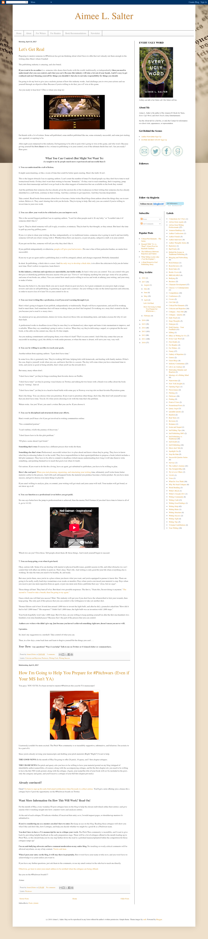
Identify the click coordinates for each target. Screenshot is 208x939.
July (145, 288)
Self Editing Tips (175, 430)
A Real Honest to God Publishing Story (149, 263)
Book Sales (173, 269)
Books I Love (174, 272)
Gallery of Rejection (176, 354)
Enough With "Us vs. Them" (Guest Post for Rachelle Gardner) (149, 246)
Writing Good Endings (177, 503)
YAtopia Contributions (177, 525)
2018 (144, 278)
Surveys (172, 462)
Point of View (174, 402)
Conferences (173, 296)
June (146, 292)
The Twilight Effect (176, 469)
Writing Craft (53, 658)
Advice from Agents (176, 222)
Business (172, 281)
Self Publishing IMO (176, 433)
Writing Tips (173, 522)
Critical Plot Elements (176, 305)
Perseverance (173, 390)
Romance (172, 424)
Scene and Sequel (175, 427)
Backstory (172, 246)
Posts (145, 219)
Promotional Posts (175, 405)
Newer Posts (24, 898)
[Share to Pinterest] (71, 654)
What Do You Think (176, 481)
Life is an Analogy (175, 366)
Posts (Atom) (33, 903)
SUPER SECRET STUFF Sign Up (154, 139)
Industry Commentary (177, 363)
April (146, 300)
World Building (174, 487)
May (146, 296)
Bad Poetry (173, 249)
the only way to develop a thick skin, (75, 263)
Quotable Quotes (175, 411)
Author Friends (174, 236)
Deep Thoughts (174, 321)
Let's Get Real (31, 49)
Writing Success (64, 658)
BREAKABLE (174, 275)
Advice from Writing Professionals (176, 226)
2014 (144, 327)
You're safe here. (60, 849)
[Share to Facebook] (68, 654)
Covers (171, 299)
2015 (144, 324)
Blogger (159, 919)
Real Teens (173, 417)
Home (18, 33)
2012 (144, 335)
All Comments (148, 223)
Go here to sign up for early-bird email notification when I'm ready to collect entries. (59, 788)
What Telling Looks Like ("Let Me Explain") (150, 258)
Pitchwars (45, 658)
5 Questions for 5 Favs (177, 219)
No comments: (51, 887)
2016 (144, 320)
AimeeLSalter (32, 654)
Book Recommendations (75, 33)
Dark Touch (173, 317)
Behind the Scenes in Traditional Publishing (177, 253)
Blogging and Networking (178, 257)
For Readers (55, 33)
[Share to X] (65, 654)
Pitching (172, 393)
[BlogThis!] (63, 654)
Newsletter (95, 33)
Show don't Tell (174, 448)
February (147, 315)
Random (172, 414)
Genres (171, 357)
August (147, 285)
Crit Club (172, 302)
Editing (171, 332)
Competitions (173, 293)
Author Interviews (175, 239)
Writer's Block (174, 490)
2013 (144, 331)
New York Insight (175, 383)
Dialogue (172, 324)
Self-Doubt (173, 441)
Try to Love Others (176, 472)
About (28, 33)
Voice (171, 478)
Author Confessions (176, 233)
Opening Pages (174, 386)
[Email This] (60, 654)
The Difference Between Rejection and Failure (150, 252)
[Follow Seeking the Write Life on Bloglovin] (175, 205)
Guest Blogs (173, 360)
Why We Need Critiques (177, 484)
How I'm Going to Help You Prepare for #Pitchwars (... (152, 308)
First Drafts (173, 342)
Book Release (174, 262)
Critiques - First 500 (176, 311)
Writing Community (176, 497)
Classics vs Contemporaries (179, 287)
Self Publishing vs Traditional (175, 437)
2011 (144, 339)
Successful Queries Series (178, 457)
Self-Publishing (174, 445)
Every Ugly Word (175, 338)
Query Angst (173, 408)
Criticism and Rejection (33, 658)
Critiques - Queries (176, 314)
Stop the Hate (174, 454)
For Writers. (173, 348)
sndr (144, 919)
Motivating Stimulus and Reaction (178, 371)
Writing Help (173, 506)
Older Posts (125, 898)
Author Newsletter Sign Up (151, 136)
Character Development (177, 284)
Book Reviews (174, 266)
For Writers (41, 33)
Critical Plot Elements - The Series (151, 239)
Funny (171, 351)
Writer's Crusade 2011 (177, 493)
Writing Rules (174, 509)
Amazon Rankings (175, 230)
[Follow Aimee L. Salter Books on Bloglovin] (152, 205)
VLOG (171, 475)
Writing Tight (173, 518)
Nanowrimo (173, 380)
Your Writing (173, 528)
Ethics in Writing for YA (178, 335)
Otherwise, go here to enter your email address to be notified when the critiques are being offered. (59, 868)
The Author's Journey (177, 466)
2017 (144, 281)
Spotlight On (173, 451)
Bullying (172, 278)
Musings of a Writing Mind (179, 375)
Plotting (172, 399)
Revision (172, 421)
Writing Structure (175, 512)
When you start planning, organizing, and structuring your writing (64, 472)
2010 (144, 342)
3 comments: (51, 654)
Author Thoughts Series (177, 243)
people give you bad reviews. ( (68, 249)
